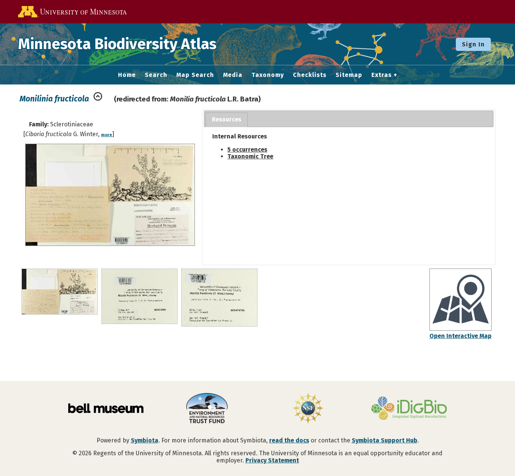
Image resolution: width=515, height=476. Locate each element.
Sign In (473, 44)
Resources (226, 119)
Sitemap (349, 75)
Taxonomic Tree (250, 156)
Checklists (309, 75)
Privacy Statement (272, 460)
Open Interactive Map (460, 335)
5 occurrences (247, 149)
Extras (381, 75)
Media (232, 75)
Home (127, 75)
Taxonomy (267, 75)
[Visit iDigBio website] (409, 408)
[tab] (226, 119)
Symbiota (144, 440)
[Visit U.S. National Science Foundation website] (308, 409)
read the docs (289, 440)
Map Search (195, 75)
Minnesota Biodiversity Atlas (117, 44)
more (106, 134)
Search (156, 75)
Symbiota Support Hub (384, 440)
